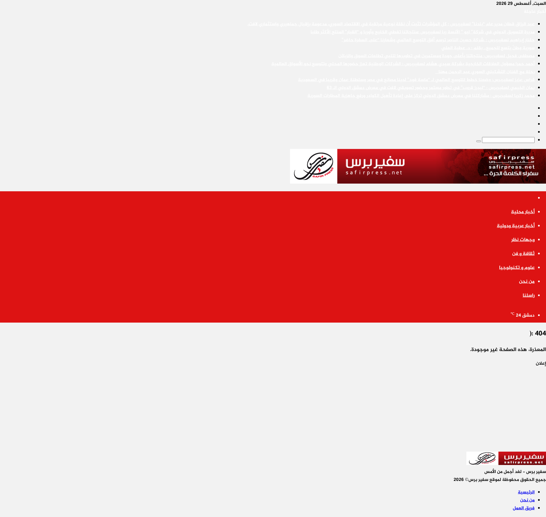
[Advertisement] (375, 407)
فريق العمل (524, 508)
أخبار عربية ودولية (516, 226)
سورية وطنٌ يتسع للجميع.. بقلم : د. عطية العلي (488, 48)
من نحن (527, 282)
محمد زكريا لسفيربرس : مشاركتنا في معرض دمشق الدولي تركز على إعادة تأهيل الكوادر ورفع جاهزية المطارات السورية (421, 96)
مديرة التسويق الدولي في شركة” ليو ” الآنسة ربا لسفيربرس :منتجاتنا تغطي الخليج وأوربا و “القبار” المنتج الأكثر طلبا (423, 32)
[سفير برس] (418, 182)
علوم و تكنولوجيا (517, 268)
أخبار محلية (523, 212)
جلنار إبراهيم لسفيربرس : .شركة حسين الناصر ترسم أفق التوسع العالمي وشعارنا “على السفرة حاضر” (438, 40)
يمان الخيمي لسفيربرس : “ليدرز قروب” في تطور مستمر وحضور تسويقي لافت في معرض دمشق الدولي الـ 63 (431, 88)
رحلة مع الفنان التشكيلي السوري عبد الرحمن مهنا (485, 72)
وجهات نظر (523, 240)
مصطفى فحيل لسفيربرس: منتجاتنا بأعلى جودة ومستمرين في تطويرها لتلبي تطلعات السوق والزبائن (436, 56)
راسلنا (529, 296)
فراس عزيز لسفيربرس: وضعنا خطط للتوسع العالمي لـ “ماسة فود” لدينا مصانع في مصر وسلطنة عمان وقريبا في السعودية (416, 80)
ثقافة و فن (523, 254)
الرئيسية (526, 492)
